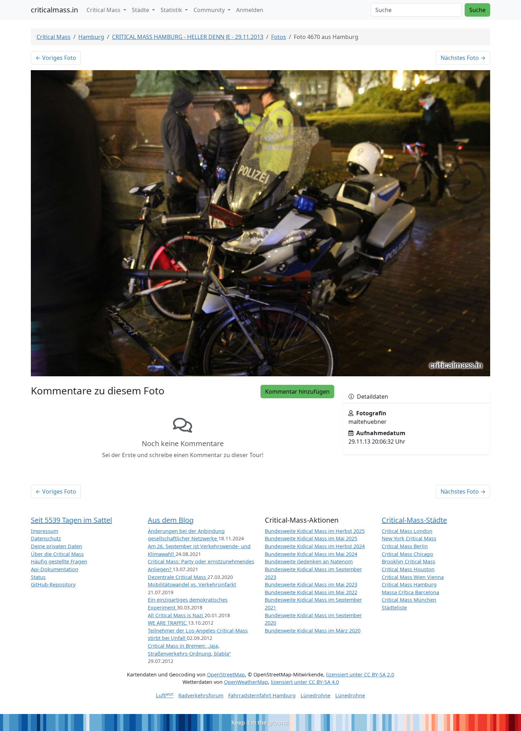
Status (38, 577)
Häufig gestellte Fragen (59, 561)
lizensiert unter (360, 674)
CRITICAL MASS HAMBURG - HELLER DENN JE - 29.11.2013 (187, 37)
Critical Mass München (409, 599)
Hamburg (91, 37)
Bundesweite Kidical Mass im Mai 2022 (311, 592)
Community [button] (210, 10)
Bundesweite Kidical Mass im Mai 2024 (311, 554)
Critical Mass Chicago (407, 554)
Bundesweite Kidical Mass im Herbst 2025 (315, 531)
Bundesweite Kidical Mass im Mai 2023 (311, 584)
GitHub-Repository (53, 584)
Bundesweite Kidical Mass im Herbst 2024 (315, 546)
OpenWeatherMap (246, 682)
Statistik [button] (172, 10)
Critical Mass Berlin (405, 546)
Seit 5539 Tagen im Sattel (71, 520)
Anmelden (249, 10)
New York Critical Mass (409, 538)
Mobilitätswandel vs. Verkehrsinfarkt (192, 584)
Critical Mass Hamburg (409, 584)
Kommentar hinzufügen (297, 391)
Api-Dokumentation (54, 569)
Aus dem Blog (171, 520)
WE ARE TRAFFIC (168, 622)
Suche (477, 10)
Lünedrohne (315, 695)
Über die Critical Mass (57, 554)
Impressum (44, 531)
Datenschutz (46, 538)
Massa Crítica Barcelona (410, 592)
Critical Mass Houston (408, 569)
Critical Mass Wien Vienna (413, 577)
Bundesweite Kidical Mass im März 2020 (312, 630)
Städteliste (394, 607)
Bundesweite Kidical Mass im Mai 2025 (311, 538)
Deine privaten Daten (56, 546)
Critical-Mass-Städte (414, 520)
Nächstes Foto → (463, 58)
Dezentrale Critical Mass (177, 577)
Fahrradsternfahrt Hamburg (262, 695)
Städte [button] (141, 10)
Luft (164, 695)
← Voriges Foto (55, 58)
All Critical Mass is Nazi (176, 615)
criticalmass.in (54, 10)
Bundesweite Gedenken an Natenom (309, 561)
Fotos (278, 37)
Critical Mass (54, 37)
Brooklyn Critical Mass (408, 561)
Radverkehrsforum (200, 695)
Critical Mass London (407, 531)
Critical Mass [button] (104, 10)
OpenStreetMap (226, 674)
